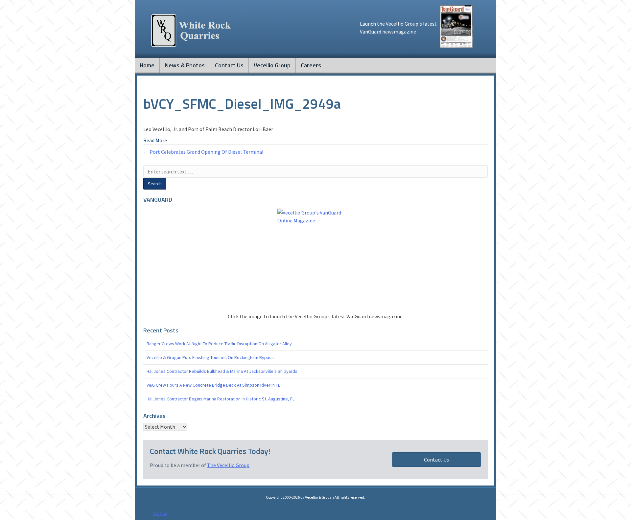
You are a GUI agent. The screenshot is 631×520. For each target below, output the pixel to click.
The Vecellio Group (228, 465)
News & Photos (185, 65)
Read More (155, 140)
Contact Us (229, 65)
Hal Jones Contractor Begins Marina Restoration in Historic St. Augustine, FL (220, 399)
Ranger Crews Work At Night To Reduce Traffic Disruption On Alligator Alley (219, 344)
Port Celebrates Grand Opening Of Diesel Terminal (207, 151)
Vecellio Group (272, 65)
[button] (436, 459)
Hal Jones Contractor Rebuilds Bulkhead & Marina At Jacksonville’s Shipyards (222, 371)
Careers (311, 65)
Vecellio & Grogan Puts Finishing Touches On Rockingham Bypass (210, 357)
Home (147, 65)
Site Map (160, 513)
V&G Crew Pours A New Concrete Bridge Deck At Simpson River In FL (213, 385)
